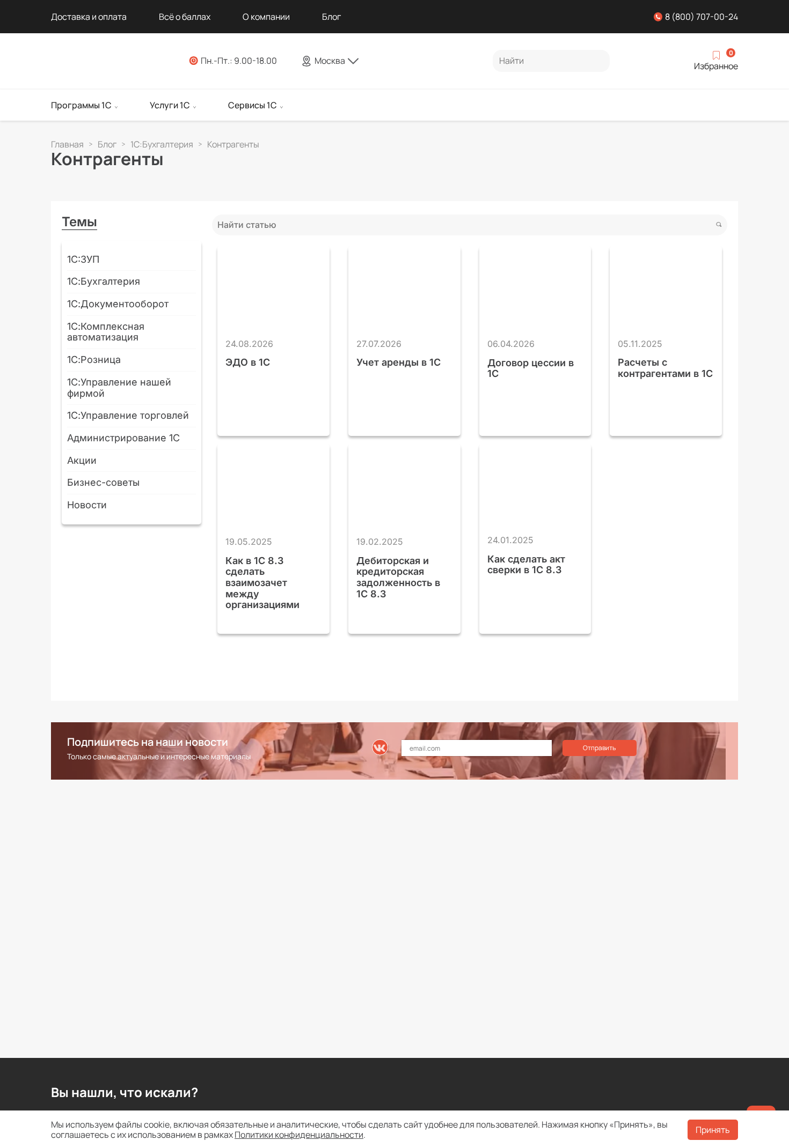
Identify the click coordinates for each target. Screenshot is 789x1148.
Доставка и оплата (89, 17)
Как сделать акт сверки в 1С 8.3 (526, 565)
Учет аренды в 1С (398, 362)
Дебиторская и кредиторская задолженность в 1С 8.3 (398, 577)
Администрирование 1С (123, 437)
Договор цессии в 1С (530, 369)
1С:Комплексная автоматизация (105, 332)
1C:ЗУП (83, 259)
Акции (82, 460)
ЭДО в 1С (247, 362)
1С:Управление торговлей (128, 415)
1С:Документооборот (118, 303)
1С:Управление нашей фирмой (119, 387)
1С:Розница (94, 359)
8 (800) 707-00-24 (701, 16)
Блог (331, 17)
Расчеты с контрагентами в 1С (665, 368)
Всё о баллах (184, 17)
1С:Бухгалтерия (103, 281)
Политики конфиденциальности (299, 1134)
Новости (87, 504)
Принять (713, 1130)
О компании (266, 17)
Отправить (599, 747)
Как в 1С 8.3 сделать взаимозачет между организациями (262, 583)
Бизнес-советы (103, 482)
